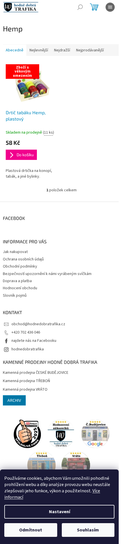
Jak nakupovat (15, 252)
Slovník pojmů (15, 295)
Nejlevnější (38, 50)
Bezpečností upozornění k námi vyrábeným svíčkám (47, 274)
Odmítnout (30, 530)
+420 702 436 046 (25, 332)
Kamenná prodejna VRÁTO (25, 389)
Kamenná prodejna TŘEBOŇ (26, 381)
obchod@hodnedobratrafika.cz (38, 324)
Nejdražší (62, 50)
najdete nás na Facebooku (33, 341)
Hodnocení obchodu (20, 288)
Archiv (14, 400)
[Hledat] (80, 7)
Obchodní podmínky (20, 266)
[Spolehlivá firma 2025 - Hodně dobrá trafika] (27, 433)
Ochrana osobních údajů (23, 259)
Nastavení (59, 512)
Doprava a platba (17, 281)
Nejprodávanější (90, 50)
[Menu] (110, 7)
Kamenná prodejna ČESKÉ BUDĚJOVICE (35, 373)
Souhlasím (88, 530)
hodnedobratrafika (27, 349)
